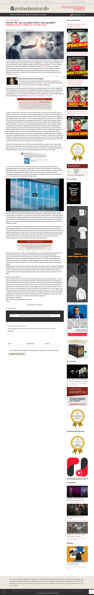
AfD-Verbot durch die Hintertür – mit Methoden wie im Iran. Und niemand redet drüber (77, 113)
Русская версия (60, 590)
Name (10, 343)
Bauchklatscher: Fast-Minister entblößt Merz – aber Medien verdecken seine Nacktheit (75, 82)
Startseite (15, 590)
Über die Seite (18, 1)
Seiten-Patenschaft (35, 1)
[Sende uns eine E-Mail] (79, 2)
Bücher (42, 1)
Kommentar (11, 331)
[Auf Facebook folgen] (74, 2)
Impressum (67, 590)
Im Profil (11, 1)
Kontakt (47, 1)
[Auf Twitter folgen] (76, 2)
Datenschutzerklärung (76, 590)
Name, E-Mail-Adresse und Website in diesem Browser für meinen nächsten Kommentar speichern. (34, 350)
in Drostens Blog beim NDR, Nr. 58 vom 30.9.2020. (39, 95)
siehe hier (43, 66)
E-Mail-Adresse (31, 343)
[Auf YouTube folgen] (83, 2)
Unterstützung (26, 1)
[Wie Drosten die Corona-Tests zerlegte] (35, 82)
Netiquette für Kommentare (50, 590)
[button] (83, 14)
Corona (7, 20)
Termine (32, 590)
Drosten (17, 20)
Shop (51, 1)
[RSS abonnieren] (81, 2)
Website (47, 343)
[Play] (34, 195)
